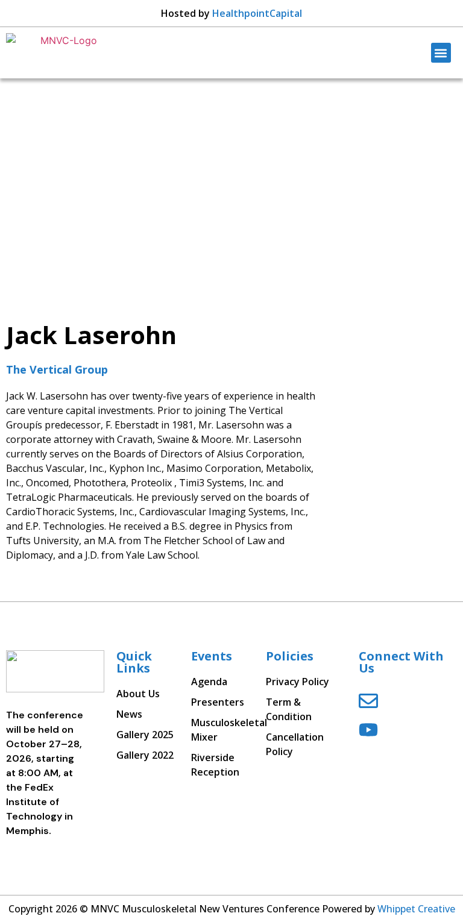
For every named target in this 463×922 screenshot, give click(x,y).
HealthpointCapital (257, 13)
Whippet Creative (416, 908)
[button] (441, 53)
